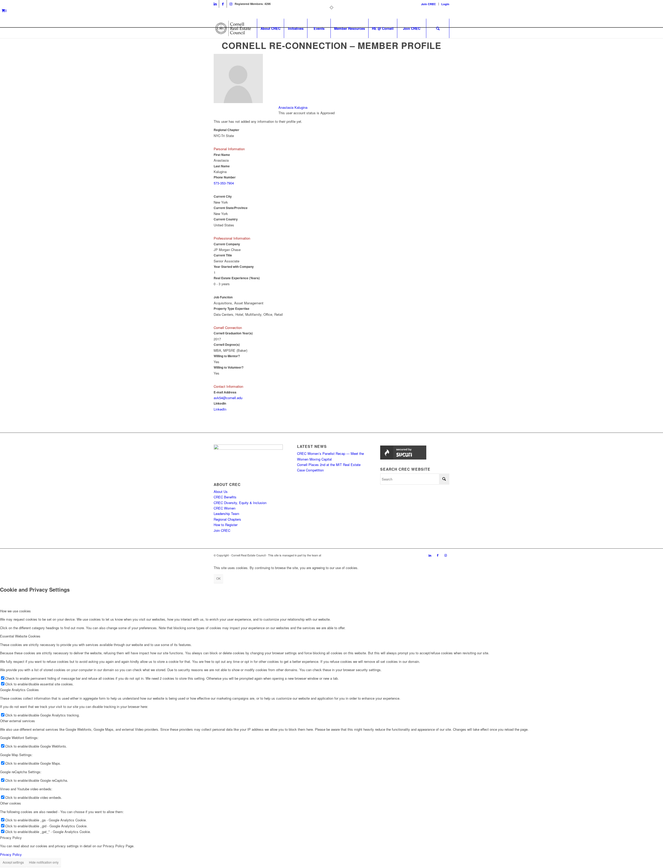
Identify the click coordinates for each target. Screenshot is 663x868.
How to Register (225, 524)
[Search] (437, 28)
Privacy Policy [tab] (11, 837)
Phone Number (225, 177)
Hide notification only (44, 862)
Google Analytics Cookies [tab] (19, 689)
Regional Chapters (227, 519)
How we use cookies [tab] (15, 610)
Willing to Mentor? (227, 356)
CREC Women (224, 508)
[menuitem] (429, 4)
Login (445, 4)
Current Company (227, 244)
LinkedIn (220, 403)
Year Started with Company (234, 266)
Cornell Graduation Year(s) (233, 333)
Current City (223, 196)
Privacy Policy (11, 854)
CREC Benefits (225, 496)
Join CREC (428, 4)
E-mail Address (225, 392)
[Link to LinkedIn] (215, 4)
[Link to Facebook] (223, 4)
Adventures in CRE (334, 555)
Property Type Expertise (231, 308)
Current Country (226, 219)
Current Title (223, 255)
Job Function (223, 297)
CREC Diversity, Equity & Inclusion (240, 502)
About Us (221, 491)
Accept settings (13, 862)
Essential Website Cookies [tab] (20, 636)
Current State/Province (231, 208)
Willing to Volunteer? (228, 367)
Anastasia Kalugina (292, 107)
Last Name (222, 166)
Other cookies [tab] (10, 803)
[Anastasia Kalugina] (238, 101)
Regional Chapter (226, 130)
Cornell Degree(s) (227, 344)
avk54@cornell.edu (228, 397)
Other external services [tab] (17, 720)
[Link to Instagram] (231, 4)
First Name (222, 155)
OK (218, 578)
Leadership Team (226, 513)
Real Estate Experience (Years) (237, 278)
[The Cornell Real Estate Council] (233, 28)
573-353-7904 (224, 183)
